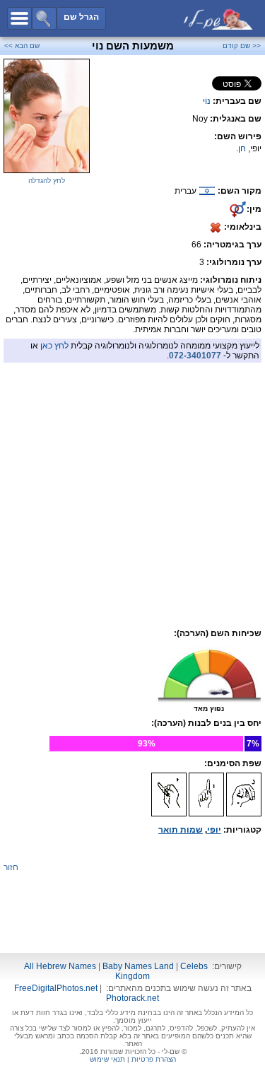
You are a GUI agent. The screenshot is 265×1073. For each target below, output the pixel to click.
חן (242, 148)
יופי (214, 830)
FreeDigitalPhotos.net (56, 988)
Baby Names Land (138, 966)
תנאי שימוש (107, 1059)
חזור (11, 867)
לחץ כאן (54, 346)
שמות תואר (180, 830)
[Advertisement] (133, 462)
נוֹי (207, 101)
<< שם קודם (242, 45)
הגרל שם (81, 17)
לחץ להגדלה (46, 180)
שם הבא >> (22, 45)
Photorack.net (132, 998)
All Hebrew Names (60, 966)
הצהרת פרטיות (153, 1059)
